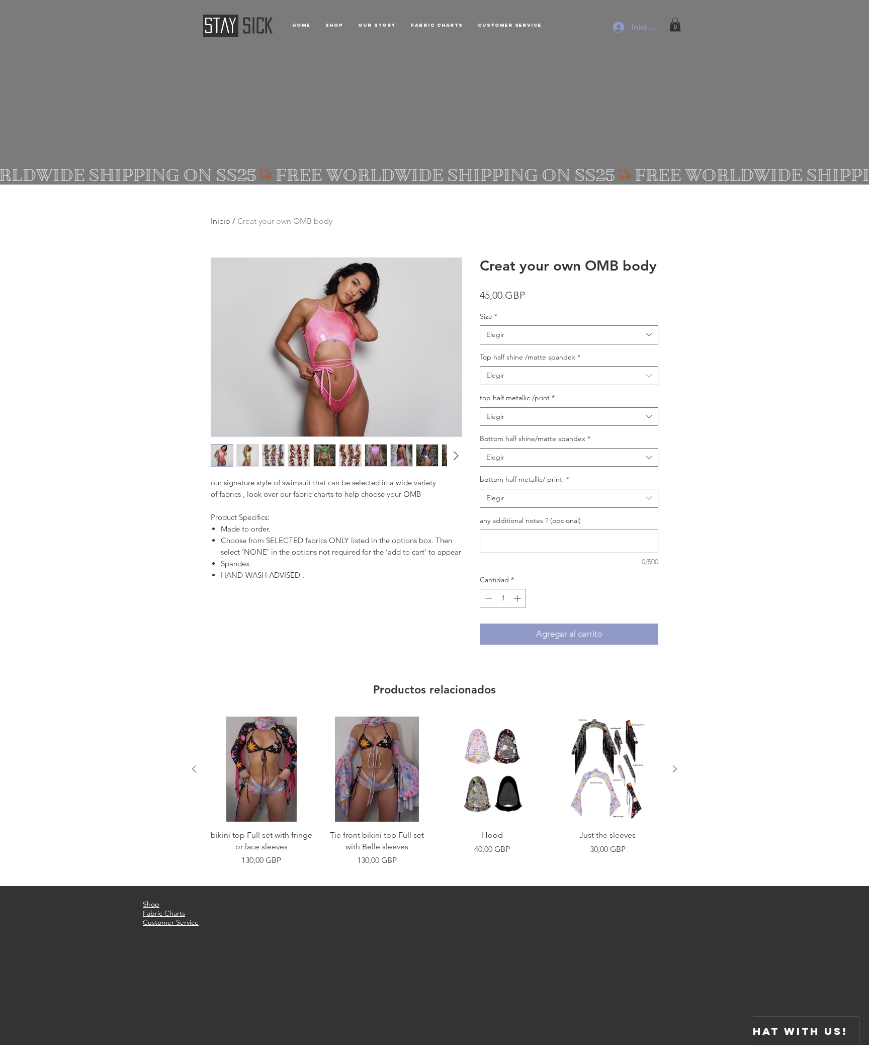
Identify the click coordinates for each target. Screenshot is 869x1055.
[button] (675, 24)
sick (257, 25)
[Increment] (518, 598)
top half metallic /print (517, 397)
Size (488, 316)
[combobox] (569, 334)
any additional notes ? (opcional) (530, 520)
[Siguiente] (675, 769)
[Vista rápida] (261, 769)
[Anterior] (194, 769)
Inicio (220, 221)
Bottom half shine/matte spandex (535, 438)
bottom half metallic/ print (524, 479)
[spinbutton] (503, 598)
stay (220, 25)
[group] (434, 797)
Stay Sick (183, 1050)
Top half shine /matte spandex (530, 357)
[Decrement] (487, 598)
